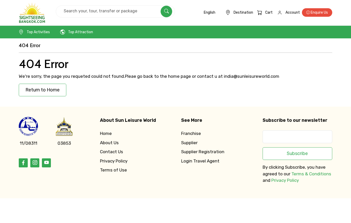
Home (106, 133)
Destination (243, 12)
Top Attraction (80, 32)
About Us (109, 142)
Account (292, 12)
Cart (269, 12)
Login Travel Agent (200, 161)
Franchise (191, 133)
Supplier (189, 142)
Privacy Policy (113, 161)
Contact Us (111, 151)
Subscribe (297, 153)
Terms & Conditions (311, 173)
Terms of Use (113, 170)
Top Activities (38, 32)
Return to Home (42, 90)
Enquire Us (319, 12)
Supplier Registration (202, 151)
